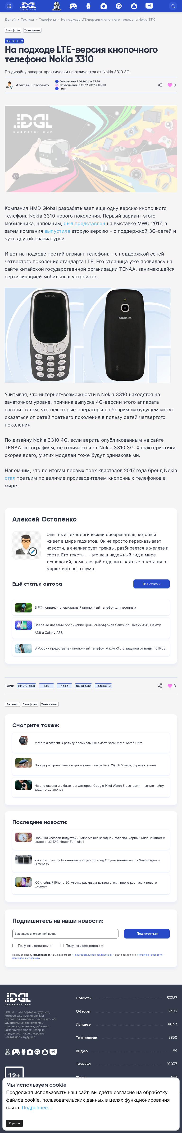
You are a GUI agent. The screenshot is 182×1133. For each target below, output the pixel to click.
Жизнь (81, 1077)
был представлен (84, 223)
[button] (173, 6)
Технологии (32, 30)
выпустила (57, 231)
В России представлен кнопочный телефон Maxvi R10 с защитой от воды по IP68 (100, 648)
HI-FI (119, 6)
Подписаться (147, 933)
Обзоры (83, 1011)
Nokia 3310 (83, 685)
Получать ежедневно (35, 946)
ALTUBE (149, 6)
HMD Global (26, 685)
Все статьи (151, 584)
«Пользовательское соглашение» (92, 954)
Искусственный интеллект (57, 6)
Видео (82, 1050)
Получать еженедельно (84, 946)
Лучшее (83, 1024)
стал (10, 477)
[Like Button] (169, 85)
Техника (12, 704)
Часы (88, 6)
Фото (103, 6)
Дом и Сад (134, 6)
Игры (73, 6)
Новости (83, 998)
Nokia (64, 685)
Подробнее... (37, 1107)
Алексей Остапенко (32, 85)
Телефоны (13, 30)
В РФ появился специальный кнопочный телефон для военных (85, 607)
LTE (46, 685)
